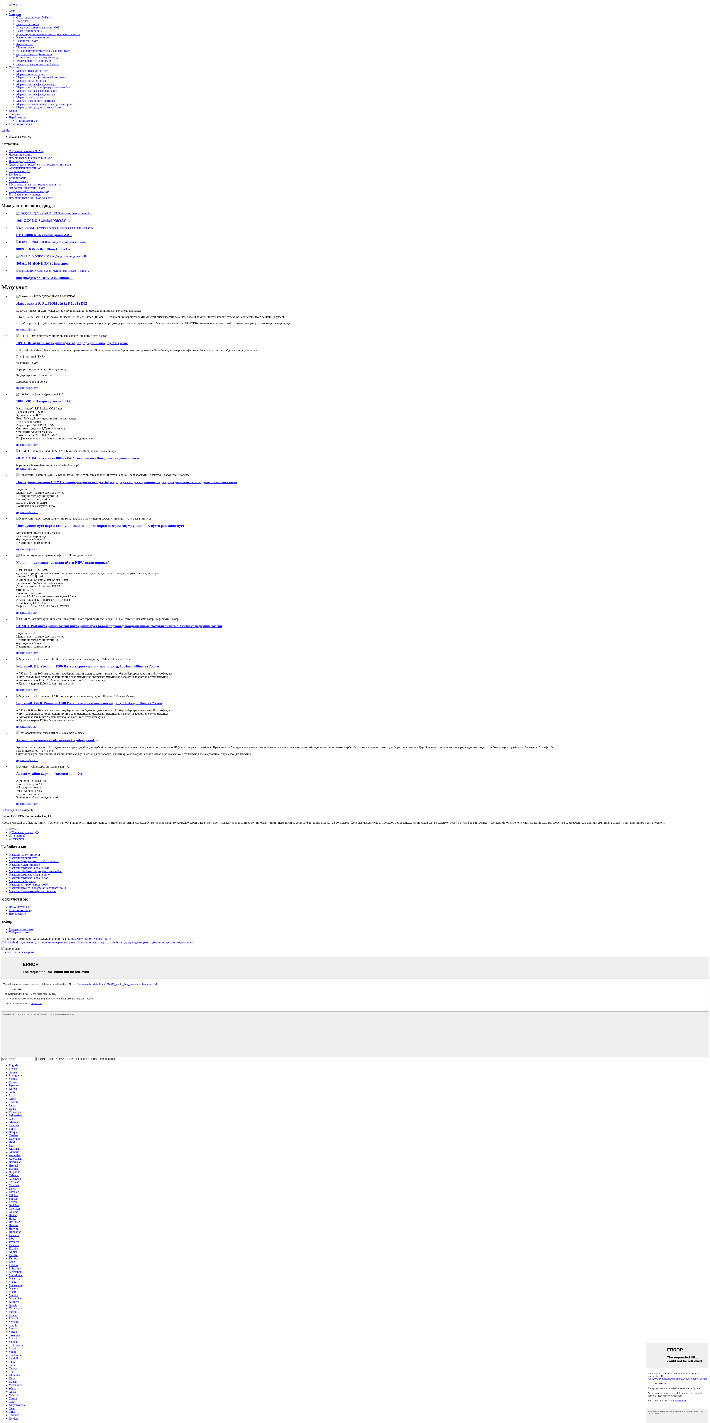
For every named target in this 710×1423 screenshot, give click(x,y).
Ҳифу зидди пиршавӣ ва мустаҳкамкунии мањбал (48, 34)
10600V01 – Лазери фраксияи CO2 (44, 401)
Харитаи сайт (102, 938)
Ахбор (13, 110)
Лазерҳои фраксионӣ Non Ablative (37, 64)
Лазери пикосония (27, 24)
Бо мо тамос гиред (20, 124)
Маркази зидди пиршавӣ (32, 80)
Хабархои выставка (21, 929)
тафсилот (32, 329)
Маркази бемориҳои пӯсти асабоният (39, 107)
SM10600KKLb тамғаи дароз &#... (44, 235)
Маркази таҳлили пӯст (30, 74)
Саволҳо (14, 114)
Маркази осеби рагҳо (29, 97)
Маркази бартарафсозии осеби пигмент (41, 77)
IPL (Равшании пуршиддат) (33, 60)
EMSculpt (22, 20)
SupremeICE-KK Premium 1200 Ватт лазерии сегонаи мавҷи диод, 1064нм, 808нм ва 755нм (89, 703)
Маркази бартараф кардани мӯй (36, 84)
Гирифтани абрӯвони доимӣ (58, 942)
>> (18, 810)
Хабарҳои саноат (19, 932)
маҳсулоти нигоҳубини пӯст (34, 54)
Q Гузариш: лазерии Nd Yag (33, 17)
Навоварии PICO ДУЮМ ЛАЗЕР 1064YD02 (51, 303)
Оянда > (11, 810)
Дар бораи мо (17, 117)
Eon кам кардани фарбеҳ (93, 942)
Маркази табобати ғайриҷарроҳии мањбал (43, 87)
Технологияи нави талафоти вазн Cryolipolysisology (57, 740)
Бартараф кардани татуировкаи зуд (171, 942)
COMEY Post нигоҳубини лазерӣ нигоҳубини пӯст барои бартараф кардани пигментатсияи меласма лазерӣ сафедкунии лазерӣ (119, 626)
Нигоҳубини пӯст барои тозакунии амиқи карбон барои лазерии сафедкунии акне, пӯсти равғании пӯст (100, 526)
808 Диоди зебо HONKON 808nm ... (44, 278)
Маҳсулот (15, 14)
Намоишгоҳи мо (26, 120)
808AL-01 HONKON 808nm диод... (43, 263)
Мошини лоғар (25, 47)
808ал (5, 942)
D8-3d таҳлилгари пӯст (24, 942)
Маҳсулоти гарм (80, 938)
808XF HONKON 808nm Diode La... (44, 249)
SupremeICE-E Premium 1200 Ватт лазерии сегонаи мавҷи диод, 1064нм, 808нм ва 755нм (87, 666)
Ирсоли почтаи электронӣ (18, 952)
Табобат (14, 67)
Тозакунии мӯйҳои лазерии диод (37, 57)
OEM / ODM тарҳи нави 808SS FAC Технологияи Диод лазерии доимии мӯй (77, 458)
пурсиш (21, 329)
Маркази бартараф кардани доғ (35, 94)
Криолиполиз (24, 44)
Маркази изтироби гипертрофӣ (36, 100)
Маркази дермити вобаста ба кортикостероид (44, 104)
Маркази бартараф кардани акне (36, 90)
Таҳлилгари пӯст (27, 40)
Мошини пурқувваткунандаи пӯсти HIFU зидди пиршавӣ (63, 562)
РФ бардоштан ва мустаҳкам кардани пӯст (43, 50)
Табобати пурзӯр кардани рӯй (129, 942)
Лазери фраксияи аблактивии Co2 (37, 27)
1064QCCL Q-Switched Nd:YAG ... (43, 220)
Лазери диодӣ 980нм (29, 30)
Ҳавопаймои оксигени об (32, 37)
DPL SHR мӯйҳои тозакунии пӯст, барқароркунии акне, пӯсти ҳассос (72, 343)
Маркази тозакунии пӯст (32, 70)
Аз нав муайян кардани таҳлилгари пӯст (49, 773)
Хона (12, 10)
